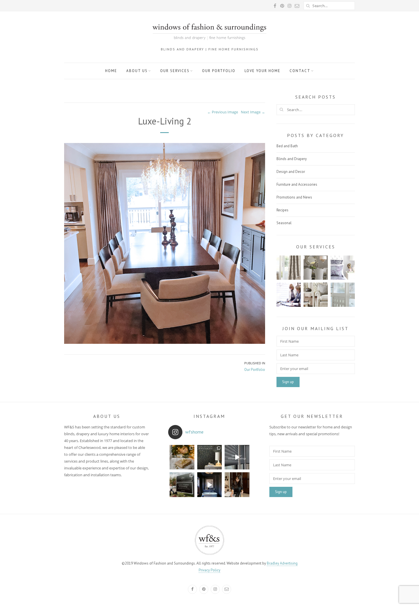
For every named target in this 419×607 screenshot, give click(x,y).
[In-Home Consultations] (316, 295)
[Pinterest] (203, 589)
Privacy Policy (209, 570)
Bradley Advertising (282, 563)
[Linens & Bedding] (343, 268)
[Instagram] (215, 589)
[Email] (226, 589)
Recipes (282, 210)
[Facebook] (192, 589)
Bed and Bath (287, 146)
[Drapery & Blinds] (288, 268)
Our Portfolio (218, 70)
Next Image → (253, 112)
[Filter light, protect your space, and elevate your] (237, 457)
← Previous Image (222, 112)
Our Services (175, 70)
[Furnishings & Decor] (316, 268)
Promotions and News (294, 197)
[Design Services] (288, 295)
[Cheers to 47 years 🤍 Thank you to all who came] (182, 484)
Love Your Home (262, 70)
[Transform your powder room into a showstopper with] (209, 457)
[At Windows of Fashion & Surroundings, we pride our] (237, 484)
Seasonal (284, 222)
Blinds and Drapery (291, 158)
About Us (137, 70)
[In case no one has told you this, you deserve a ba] (209, 484)
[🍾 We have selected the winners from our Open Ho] (182, 457)
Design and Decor (290, 171)
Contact (300, 70)
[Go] (308, 5)
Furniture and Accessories (296, 184)
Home (111, 70)
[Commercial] (343, 295)
